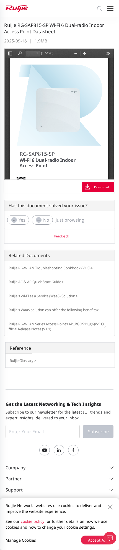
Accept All (97, 540)
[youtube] (44, 450)
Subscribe (98, 432)
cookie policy (32, 521)
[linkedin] (59, 450)
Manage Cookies (21, 540)
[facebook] (73, 450)
